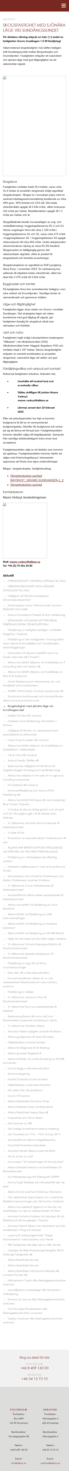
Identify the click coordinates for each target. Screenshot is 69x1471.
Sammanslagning (19, 1073)
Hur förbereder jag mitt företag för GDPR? (33, 1176)
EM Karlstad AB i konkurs (23, 784)
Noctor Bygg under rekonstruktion (28, 1068)
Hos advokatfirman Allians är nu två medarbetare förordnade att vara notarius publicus (30, 982)
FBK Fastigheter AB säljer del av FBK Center (34, 1244)
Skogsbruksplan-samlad (26, 475)
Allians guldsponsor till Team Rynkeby (31, 1036)
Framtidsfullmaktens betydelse (27, 1145)
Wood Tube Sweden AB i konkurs (28, 740)
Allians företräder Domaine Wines (28, 1101)
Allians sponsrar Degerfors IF (25, 1053)
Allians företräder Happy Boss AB (28, 1112)
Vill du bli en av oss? (20, 1156)
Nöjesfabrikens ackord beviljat (26, 1042)
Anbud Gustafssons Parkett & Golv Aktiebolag (36, 614)
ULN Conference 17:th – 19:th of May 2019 (34, 1134)
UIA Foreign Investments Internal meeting (33, 1128)
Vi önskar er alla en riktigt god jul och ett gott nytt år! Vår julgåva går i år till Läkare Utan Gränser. (33, 813)
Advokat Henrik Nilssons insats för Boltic (32, 1150)
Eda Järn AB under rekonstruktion (28, 972)
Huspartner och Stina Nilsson (25, 1117)
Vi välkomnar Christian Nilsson (26, 1025)
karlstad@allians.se (50, 1463)
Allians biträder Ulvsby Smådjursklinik (30, 1106)
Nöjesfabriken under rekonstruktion (29, 1084)
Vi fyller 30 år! (16, 832)
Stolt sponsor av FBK (20, 1123)
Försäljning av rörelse (20, 991)
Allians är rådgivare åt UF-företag (28, 1047)
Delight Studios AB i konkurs (24, 715)
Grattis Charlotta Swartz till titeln (28, 1079)
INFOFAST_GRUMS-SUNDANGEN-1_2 (37, 480)
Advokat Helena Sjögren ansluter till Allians (34, 1031)
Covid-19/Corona (19, 1095)
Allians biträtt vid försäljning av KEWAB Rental (36, 933)
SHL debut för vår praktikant (25, 1090)
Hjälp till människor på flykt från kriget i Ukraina (37, 938)
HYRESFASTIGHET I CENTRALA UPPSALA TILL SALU (37, 580)
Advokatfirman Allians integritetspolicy (32, 1139)
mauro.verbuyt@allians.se (25, 561)
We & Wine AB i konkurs (22, 755)
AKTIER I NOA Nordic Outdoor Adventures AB (35, 691)
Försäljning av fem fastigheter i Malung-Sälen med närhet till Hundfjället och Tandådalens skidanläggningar (33, 643)
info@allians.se (18, 1463)
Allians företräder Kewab (23, 1259)
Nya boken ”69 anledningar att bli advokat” (36, 1161)
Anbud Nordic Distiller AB (23, 760)
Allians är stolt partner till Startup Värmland (34, 1191)
